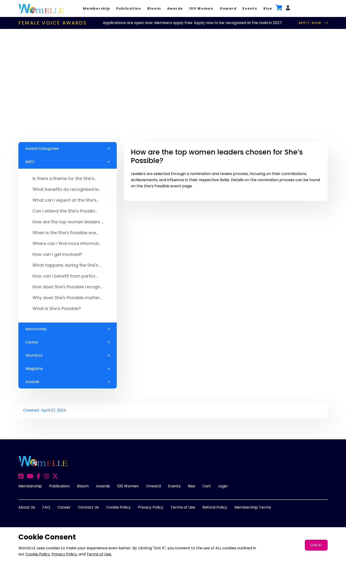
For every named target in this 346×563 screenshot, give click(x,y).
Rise (267, 8)
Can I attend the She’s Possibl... (64, 211)
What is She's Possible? (56, 308)
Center (32, 342)
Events (249, 8)
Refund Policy (214, 507)
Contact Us (88, 507)
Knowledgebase (60, 83)
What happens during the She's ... (66, 265)
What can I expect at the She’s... (65, 200)
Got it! (316, 545)
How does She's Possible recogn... (67, 287)
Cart (206, 486)
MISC (30, 161)
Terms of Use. (99, 554)
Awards (175, 8)
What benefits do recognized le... (66, 189)
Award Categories (42, 148)
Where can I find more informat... (66, 243)
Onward (228, 8)
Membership (96, 8)
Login (223, 486)
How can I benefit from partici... (64, 276)
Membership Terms (252, 507)
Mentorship (36, 329)
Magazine (34, 368)
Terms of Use (183, 507)
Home (33, 83)
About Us (26, 507)
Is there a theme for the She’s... (64, 178)
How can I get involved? (57, 254)
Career (64, 507)
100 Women (201, 8)
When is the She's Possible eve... (65, 233)
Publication (128, 8)
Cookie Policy (118, 507)
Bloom (154, 8)
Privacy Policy (150, 507)
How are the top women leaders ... (68, 222)
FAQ (46, 507)
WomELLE (34, 355)
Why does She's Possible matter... (67, 298)
